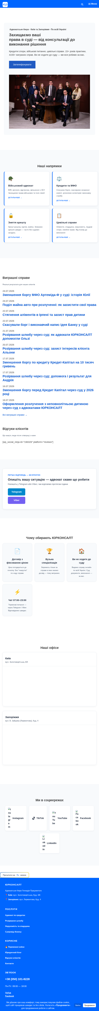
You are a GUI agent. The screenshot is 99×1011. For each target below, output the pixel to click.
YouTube (62, 818)
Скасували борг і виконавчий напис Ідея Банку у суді (45, 324)
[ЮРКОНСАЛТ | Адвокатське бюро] (5, 4)
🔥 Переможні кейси (14, 947)
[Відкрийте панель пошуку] (82, 4)
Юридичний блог (13, 952)
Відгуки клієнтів (12, 958)
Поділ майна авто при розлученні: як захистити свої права (49, 305)
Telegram (16, 492)
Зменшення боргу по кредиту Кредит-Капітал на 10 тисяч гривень (48, 364)
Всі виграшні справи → (15, 415)
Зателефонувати (22, 64)
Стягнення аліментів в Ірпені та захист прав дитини (44, 315)
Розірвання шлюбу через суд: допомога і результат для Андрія (47, 378)
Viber (16, 500)
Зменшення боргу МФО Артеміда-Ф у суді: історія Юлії (46, 295)
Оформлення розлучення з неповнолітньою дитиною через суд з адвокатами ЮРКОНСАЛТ (45, 406)
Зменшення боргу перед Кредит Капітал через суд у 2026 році (48, 392)
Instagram (18, 818)
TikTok (40, 818)
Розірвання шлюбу (14, 921)
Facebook (85, 818)
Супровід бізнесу (13, 932)
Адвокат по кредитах (15, 915)
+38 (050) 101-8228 (17, 979)
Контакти (9, 963)
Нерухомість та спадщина (17, 926)
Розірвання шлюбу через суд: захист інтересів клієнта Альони (46, 350)
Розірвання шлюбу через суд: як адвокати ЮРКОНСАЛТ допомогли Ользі (47, 336)
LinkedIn (51, 843)
